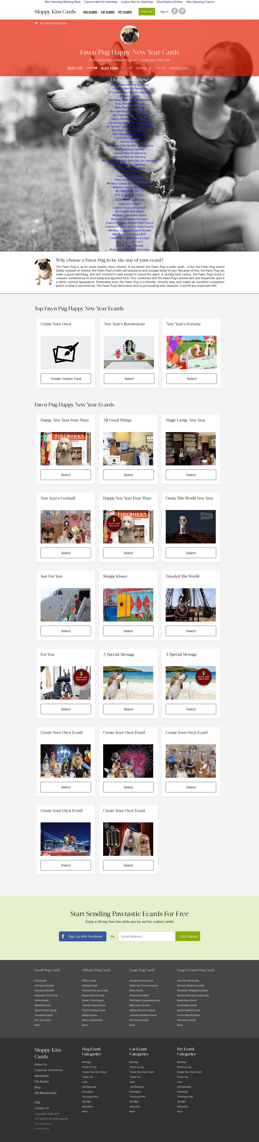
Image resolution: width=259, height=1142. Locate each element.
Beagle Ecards (89, 1015)
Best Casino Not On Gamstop (129, 85)
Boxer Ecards (136, 990)
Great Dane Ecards (187, 1000)
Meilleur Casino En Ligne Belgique (129, 183)
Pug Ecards (40, 980)
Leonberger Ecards (187, 1005)
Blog (38, 1087)
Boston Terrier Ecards (46, 1010)
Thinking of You (90, 1096)
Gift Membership (46, 1093)
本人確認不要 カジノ (129, 191)
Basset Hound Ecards (93, 995)
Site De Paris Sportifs (129, 246)
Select (129, 379)
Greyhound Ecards (139, 995)
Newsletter (42, 1076)
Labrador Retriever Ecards (143, 1015)
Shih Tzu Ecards (43, 1020)
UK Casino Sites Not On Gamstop (129, 92)
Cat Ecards (108, 12)
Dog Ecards (90, 12)
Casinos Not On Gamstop (129, 88)
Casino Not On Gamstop (129, 164)
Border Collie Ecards (92, 1000)
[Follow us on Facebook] (174, 11)
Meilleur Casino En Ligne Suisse (129, 230)
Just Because (89, 1086)
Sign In (164, 11)
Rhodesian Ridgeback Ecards (192, 990)
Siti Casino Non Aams (129, 211)
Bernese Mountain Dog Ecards (193, 995)
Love (84, 1081)
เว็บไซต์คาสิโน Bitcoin (129, 200)
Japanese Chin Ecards (46, 995)
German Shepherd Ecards (190, 985)
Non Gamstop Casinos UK (130, 134)
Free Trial (146, 11)
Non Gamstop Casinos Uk (129, 115)
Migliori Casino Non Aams (129, 215)
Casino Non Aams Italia (129, 168)
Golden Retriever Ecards (142, 1010)
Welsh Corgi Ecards (92, 1020)
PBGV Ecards (89, 980)
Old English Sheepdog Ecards (145, 1000)
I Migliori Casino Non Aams (129, 187)
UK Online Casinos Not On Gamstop (129, 126)
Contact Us (42, 1108)
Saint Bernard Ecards (188, 980)
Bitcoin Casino (129, 96)
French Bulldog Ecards (93, 1010)
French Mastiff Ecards (188, 1015)
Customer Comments (49, 1070)
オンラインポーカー (129, 242)
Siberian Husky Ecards (94, 1005)
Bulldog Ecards (90, 985)
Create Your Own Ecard (94, 1072)
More (85, 1111)
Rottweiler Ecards (186, 1020)
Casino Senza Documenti (129, 208)
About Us (41, 1064)
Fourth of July (89, 1067)
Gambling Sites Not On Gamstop (129, 100)
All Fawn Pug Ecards (53, 23)
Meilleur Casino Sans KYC (129, 234)
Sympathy (87, 1106)
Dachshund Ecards (44, 990)
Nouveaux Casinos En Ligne (129, 219)
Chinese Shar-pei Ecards (95, 990)
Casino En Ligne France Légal (129, 238)
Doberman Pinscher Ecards (144, 985)
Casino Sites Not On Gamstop (129, 119)
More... (38, 1025)
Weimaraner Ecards (140, 1005)
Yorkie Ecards (42, 1000)
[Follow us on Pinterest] (182, 11)
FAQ (37, 1102)
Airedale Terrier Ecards (141, 980)
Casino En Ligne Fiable (129, 138)
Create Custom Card (66, 379)
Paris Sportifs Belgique (129, 180)
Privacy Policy (42, 1128)
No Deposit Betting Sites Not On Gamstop (129, 161)
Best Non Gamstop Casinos (130, 130)
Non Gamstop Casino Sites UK (129, 111)
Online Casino (129, 142)
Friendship (87, 1091)
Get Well (86, 1101)
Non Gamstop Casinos (129, 149)
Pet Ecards (125, 12)
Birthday (86, 1062)
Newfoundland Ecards (188, 1010)
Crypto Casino (129, 172)
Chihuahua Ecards (44, 985)
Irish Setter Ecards (139, 1020)
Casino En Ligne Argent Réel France (130, 223)
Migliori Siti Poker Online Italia (129, 250)
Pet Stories (42, 1081)
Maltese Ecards (43, 1005)
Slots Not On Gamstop (129, 104)
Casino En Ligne (129, 204)
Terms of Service (43, 1123)
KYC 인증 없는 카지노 (129, 195)
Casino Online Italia (129, 176)
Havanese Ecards (44, 1015)
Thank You (87, 1077)
